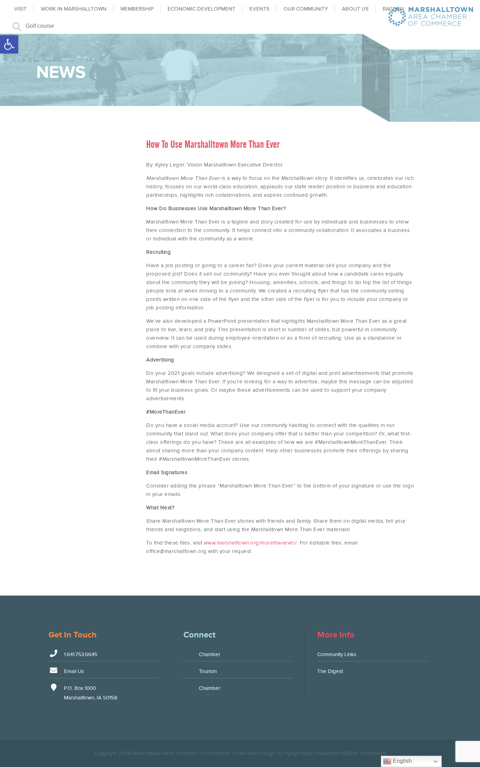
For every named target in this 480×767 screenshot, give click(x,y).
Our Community (306, 9)
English (401, 761)
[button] (9, 44)
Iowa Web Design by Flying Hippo (273, 753)
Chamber (209, 654)
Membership (137, 9)
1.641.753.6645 (80, 654)
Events (259, 9)
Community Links (336, 654)
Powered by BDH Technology (351, 753)
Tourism (208, 671)
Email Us (74, 671)
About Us (355, 9)
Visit (20, 9)
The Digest (330, 671)
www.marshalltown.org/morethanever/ (250, 543)
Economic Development (201, 9)
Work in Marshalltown (73, 9)
